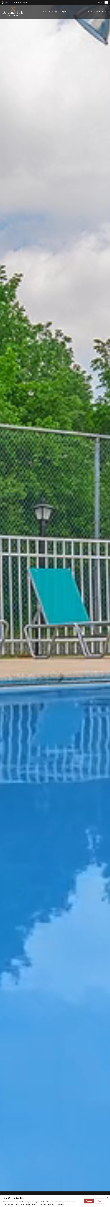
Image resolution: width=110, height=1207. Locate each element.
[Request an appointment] (10, 2)
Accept (89, 1201)
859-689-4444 (97, 11)
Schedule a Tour (50, 11)
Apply (63, 11)
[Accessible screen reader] (3, 2)
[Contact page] (6, 2)
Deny (99, 1201)
